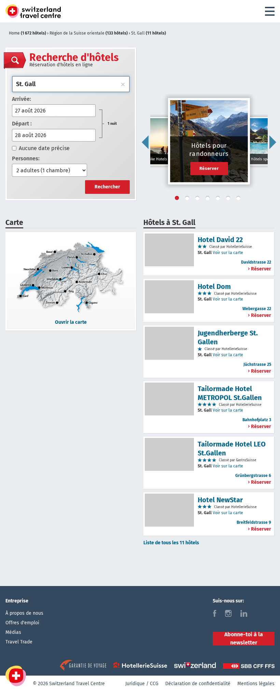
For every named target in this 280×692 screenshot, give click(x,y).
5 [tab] (219, 199)
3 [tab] (198, 199)
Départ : (22, 123)
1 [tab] (178, 199)
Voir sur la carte (228, 252)
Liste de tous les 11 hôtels (171, 543)
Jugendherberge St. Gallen (228, 337)
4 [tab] (209, 199)
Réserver (209, 168)
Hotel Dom (214, 286)
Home (27, 33)
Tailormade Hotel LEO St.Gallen (232, 448)
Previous (145, 142)
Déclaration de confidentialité (197, 684)
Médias (13, 632)
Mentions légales (256, 684)
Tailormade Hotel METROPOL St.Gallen (230, 393)
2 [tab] (188, 199)
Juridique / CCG (141, 684)
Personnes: (26, 158)
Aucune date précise (44, 148)
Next (272, 142)
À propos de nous (24, 613)
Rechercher (107, 187)
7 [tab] (239, 199)
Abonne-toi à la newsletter (243, 639)
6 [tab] (229, 199)
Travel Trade (18, 642)
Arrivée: (21, 99)
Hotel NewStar (220, 500)
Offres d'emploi (22, 623)
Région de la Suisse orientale (89, 33)
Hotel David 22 (220, 240)
